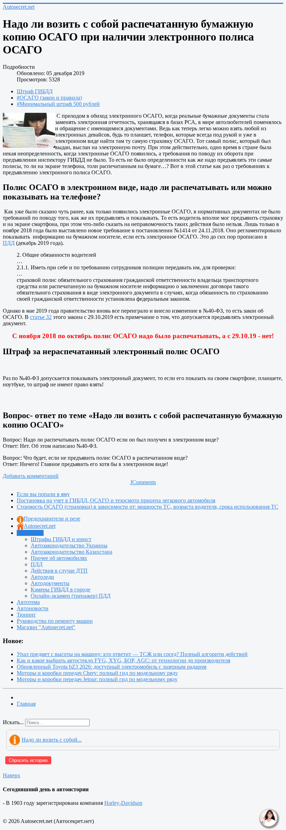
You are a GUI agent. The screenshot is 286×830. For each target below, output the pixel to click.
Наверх (11, 775)
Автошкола (30, 533)
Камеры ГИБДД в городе (60, 589)
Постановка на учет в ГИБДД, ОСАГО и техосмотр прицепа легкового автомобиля (116, 500)
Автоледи (42, 577)
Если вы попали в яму (43, 494)
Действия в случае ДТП (59, 571)
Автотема (28, 602)
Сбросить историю (28, 760)
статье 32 (41, 317)
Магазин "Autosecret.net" (46, 627)
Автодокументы (50, 583)
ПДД (9, 243)
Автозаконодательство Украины (69, 545)
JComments (143, 482)
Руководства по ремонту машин (55, 621)
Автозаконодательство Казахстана (71, 552)
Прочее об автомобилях (59, 558)
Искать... (13, 722)
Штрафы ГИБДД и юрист (61, 539)
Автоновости (32, 608)
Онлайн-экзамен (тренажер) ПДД (71, 596)
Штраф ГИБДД (35, 91)
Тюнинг (26, 615)
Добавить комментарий (31, 476)
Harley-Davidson (123, 803)
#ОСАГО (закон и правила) (49, 98)
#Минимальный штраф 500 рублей (58, 104)
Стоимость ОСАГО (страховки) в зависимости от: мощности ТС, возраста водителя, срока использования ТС (147, 507)
